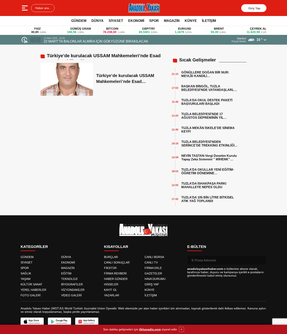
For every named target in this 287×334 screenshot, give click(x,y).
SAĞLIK (26, 273)
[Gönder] (261, 260)
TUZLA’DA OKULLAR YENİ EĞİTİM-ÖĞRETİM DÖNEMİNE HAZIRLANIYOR (207, 171)
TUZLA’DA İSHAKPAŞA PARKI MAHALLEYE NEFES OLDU (203, 185)
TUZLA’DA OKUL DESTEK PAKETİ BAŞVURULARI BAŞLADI (206, 101)
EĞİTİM (66, 273)
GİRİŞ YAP (152, 284)
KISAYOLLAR (116, 247)
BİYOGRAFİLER (72, 284)
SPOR (154, 21)
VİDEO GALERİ (71, 295)
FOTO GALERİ (31, 295)
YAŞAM (25, 279)
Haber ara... (42, 8)
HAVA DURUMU (155, 279)
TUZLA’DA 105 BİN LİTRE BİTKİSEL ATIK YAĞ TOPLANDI (207, 199)
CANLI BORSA (154, 257)
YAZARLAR (111, 295)
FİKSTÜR (110, 268)
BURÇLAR (111, 257)
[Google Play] (59, 322)
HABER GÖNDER (116, 279)
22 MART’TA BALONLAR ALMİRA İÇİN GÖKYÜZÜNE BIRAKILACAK (96, 41)
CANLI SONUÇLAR (117, 262)
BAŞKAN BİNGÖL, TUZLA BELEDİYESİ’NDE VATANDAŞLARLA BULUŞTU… (208, 88)
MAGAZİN (172, 21)
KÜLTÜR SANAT (31, 284)
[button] (32, 40)
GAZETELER (153, 273)
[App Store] (32, 322)
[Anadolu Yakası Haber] (144, 8)
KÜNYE (191, 21)
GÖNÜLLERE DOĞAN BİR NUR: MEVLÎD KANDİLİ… (205, 74)
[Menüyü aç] (25, 8)
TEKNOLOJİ (69, 279)
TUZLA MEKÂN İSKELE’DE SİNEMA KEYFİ (207, 129)
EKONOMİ (136, 21)
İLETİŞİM (209, 21)
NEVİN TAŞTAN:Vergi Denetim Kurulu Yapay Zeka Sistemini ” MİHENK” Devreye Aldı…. (209, 157)
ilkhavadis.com (150, 329)
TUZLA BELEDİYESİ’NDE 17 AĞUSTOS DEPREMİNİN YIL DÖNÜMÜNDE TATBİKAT (202, 115)
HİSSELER (111, 284)
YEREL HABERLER (33, 289)
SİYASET (116, 21)
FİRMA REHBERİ (115, 273)
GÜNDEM (78, 21)
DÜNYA (97, 21)
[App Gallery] (86, 322)
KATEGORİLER (34, 247)
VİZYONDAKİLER (72, 289)
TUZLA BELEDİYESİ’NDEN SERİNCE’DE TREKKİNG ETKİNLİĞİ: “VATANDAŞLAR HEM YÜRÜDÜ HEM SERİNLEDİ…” (209, 143)
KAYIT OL (110, 289)
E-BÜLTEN (196, 247)
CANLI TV (151, 262)
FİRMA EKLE (153, 268)
